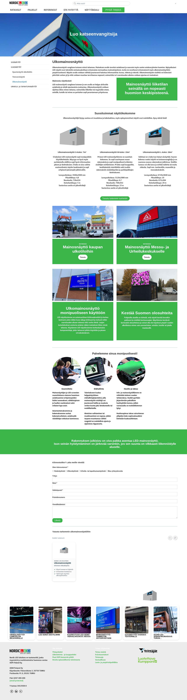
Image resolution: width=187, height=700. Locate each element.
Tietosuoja (99, 657)
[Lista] (170, 538)
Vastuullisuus (100, 660)
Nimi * (54, 483)
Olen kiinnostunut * (60, 467)
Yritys (54, 476)
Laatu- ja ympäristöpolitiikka (106, 662)
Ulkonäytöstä (72, 471)
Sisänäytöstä (59, 471)
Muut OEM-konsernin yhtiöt (63, 657)
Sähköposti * (57, 490)
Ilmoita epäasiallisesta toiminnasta (66, 660)
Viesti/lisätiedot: (58, 504)
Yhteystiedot (57, 652)
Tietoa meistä (100, 652)
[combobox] (101, 3)
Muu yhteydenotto (115, 471)
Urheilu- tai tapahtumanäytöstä (93, 471)
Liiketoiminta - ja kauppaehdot (64, 655)
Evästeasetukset (101, 655)
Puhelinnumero (58, 497)
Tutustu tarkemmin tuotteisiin (114, 198)
